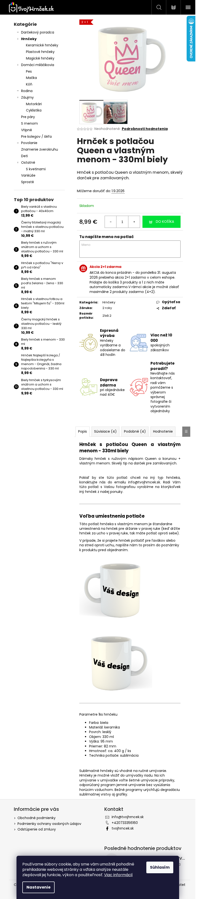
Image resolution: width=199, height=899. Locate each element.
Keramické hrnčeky (42, 45)
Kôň (29, 84)
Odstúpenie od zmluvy (36, 829)
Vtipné (26, 130)
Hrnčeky (29, 38)
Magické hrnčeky (40, 58)
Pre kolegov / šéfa (36, 136)
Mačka (31, 77)
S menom (29, 123)
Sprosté (27, 182)
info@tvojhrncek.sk (128, 816)
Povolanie (29, 142)
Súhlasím (160, 867)
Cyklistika (33, 110)
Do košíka (165, 221)
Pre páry (28, 116)
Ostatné (28, 162)
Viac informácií (118, 875)
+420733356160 (125, 822)
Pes (29, 71)
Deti (24, 156)
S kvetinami (36, 169)
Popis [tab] (82, 431)
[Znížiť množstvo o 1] (110, 222)
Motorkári (34, 104)
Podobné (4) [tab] (135, 431)
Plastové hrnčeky (40, 51)
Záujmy (27, 97)
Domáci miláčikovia (37, 64)
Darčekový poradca (37, 32)
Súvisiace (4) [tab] (105, 431)
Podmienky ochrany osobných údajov (49, 823)
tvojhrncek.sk (123, 828)
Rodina (27, 90)
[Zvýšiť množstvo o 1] (134, 222)
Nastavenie (38, 887)
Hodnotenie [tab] (163, 431)
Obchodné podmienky (36, 817)
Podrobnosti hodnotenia (145, 129)
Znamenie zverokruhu (39, 149)
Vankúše (28, 175)
